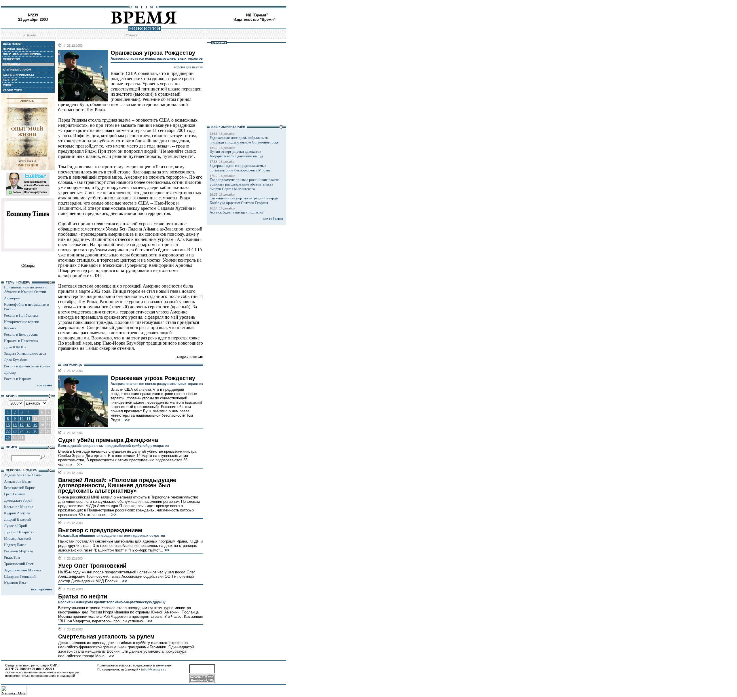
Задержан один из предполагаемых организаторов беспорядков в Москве (240, 167)
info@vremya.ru (153, 669)
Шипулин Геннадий (20, 576)
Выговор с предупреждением (100, 530)
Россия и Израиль (18, 379)
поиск (133, 35)
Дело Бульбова (16, 360)
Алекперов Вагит (18, 481)
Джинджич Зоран (18, 500)
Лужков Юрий (15, 526)
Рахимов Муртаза (18, 551)
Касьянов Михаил (18, 507)
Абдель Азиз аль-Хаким (22, 475)
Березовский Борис (19, 488)
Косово (10, 328)
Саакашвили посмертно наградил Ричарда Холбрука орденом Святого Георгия (244, 200)
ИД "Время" (257, 15)
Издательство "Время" (254, 19)
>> (127, 420)
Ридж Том (12, 557)
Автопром (12, 298)
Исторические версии (21, 322)
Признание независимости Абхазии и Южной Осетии (25, 289)
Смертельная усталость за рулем (106, 636)
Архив (31, 35)
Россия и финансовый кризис (27, 366)
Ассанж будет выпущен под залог (237, 212)
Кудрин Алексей (17, 513)
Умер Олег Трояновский (92, 565)
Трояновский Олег (18, 564)
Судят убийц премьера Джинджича (108, 440)
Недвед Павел (15, 545)
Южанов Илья (15, 583)
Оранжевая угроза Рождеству (153, 378)
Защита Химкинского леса (25, 353)
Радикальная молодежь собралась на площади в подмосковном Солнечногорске (244, 139)
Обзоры (28, 265)
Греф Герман (14, 494)
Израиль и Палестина (21, 341)
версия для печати (188, 67)
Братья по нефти (82, 596)
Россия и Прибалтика (21, 315)
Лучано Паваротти (19, 532)
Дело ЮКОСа (15, 347)
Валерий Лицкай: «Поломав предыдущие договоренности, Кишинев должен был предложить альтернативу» (117, 485)
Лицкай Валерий (17, 519)
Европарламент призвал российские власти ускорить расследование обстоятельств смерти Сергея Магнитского (244, 184)
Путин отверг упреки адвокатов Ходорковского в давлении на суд (236, 153)
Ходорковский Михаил (22, 570)
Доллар (10, 372)
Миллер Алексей (17, 538)
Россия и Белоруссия (21, 334)
